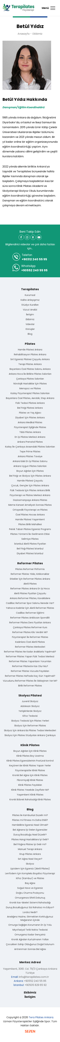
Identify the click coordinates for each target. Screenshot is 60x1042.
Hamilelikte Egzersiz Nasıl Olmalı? (30, 825)
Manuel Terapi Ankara (30, 849)
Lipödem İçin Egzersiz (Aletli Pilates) (30, 868)
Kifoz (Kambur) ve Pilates (30, 878)
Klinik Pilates (30, 745)
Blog (30, 334)
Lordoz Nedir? (30, 912)
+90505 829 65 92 (36, 985)
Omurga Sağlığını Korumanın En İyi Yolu (30, 924)
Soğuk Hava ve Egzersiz (30, 888)
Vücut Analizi (30, 309)
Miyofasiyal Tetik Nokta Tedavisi (30, 929)
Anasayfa (23, 34)
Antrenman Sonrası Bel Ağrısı (30, 949)
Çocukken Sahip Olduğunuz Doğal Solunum (30, 944)
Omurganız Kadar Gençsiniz (30, 934)
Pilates (30, 344)
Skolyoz (30, 863)
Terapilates (30, 289)
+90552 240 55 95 (34, 268)
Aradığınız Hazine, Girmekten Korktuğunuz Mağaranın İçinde (30, 918)
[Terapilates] (18, 7)
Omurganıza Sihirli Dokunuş (30, 897)
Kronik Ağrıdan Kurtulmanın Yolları (30, 939)
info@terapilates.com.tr (34, 977)
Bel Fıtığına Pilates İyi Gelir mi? (30, 844)
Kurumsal (30, 295)
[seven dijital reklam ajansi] (30, 1032)
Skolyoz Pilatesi (30, 695)
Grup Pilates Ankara (30, 854)
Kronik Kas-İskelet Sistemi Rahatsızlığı (30, 902)
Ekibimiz (37, 34)
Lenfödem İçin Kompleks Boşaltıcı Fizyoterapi (30, 873)
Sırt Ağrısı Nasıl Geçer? (30, 858)
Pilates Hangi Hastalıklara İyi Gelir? (30, 839)
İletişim (30, 314)
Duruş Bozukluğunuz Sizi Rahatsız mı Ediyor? (30, 907)
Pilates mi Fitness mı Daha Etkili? (30, 820)
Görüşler (30, 329)
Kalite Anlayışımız (30, 300)
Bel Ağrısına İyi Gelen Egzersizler (30, 829)
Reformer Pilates (30, 563)
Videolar (30, 324)
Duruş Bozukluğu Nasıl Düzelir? (30, 834)
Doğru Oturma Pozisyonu (30, 892)
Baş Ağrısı (30, 883)
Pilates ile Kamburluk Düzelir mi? (30, 815)
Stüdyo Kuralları (30, 304)
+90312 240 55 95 (34, 257)
